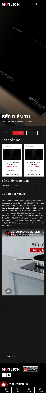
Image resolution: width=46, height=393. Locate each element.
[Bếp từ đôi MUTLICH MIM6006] (34, 154)
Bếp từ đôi (18, 133)
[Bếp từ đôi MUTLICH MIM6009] (12, 154)
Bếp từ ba (32, 133)
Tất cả (6, 133)
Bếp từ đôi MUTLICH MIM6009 (12, 163)
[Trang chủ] (4, 121)
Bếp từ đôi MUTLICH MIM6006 (33, 163)
